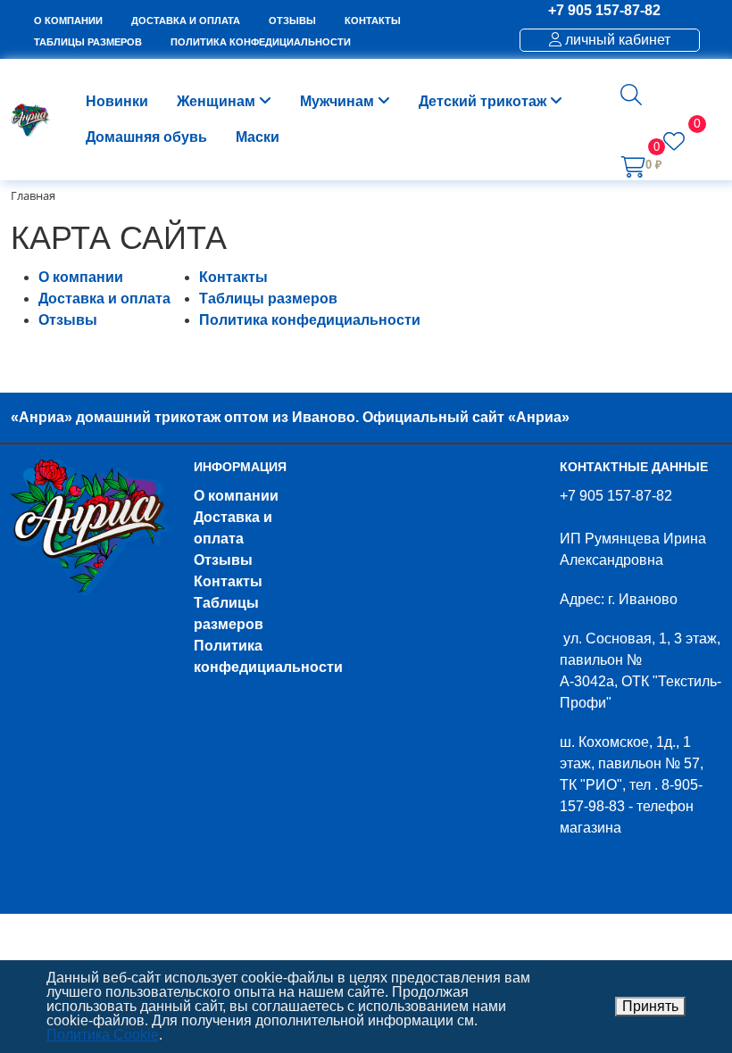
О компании (80, 277)
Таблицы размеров (268, 298)
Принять (650, 1006)
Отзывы (67, 320)
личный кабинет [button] (615, 39)
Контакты (233, 277)
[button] (631, 94)
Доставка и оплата (104, 298)
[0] (674, 144)
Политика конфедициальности (309, 320)
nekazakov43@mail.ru (631, 517)
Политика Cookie (102, 1034)
